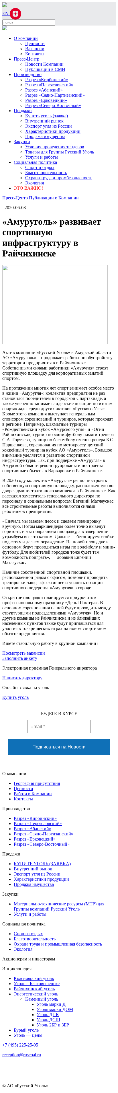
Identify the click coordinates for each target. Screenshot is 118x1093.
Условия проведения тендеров (54, 146)
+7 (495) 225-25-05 (20, 1045)
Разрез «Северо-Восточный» (53, 105)
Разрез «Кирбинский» (46, 79)
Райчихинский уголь (34, 988)
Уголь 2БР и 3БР (53, 1024)
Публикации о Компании (54, 197)
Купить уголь (15, 697)
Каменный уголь (41, 999)
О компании (26, 38)
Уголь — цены (28, 1035)
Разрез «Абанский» (44, 89)
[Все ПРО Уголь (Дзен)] (15, 13)
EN (6, 13)
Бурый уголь (26, 1030)
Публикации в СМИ (45, 69)
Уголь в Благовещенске (37, 983)
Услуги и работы (41, 157)
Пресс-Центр (26, 59)
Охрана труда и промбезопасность (58, 177)
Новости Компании (44, 64)
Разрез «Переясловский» (49, 84)
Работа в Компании (33, 793)
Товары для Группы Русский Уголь (59, 151)
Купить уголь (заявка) (46, 115)
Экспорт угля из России (48, 126)
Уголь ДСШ (48, 1019)
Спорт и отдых (39, 167)
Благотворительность (46, 172)
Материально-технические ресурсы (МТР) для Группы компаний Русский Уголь (59, 906)
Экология (34, 182)
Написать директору (22, 677)
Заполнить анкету (19, 658)
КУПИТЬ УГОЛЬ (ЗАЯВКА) (42, 863)
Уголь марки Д (51, 1004)
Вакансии (34, 48)
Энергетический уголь (36, 993)
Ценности (35, 43)
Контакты (34, 53)
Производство (28, 74)
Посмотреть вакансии (23, 653)
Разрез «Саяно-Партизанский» (55, 95)
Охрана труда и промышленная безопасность (58, 944)
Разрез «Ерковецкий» (46, 100)
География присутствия (37, 783)
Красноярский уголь (34, 978)
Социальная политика (35, 162)
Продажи (23, 110)
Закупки (22, 141)
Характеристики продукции (52, 131)
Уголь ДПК (48, 1014)
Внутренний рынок (44, 120)
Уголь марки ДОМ (55, 1009)
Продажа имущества (45, 136)
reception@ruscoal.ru (21, 1054)
